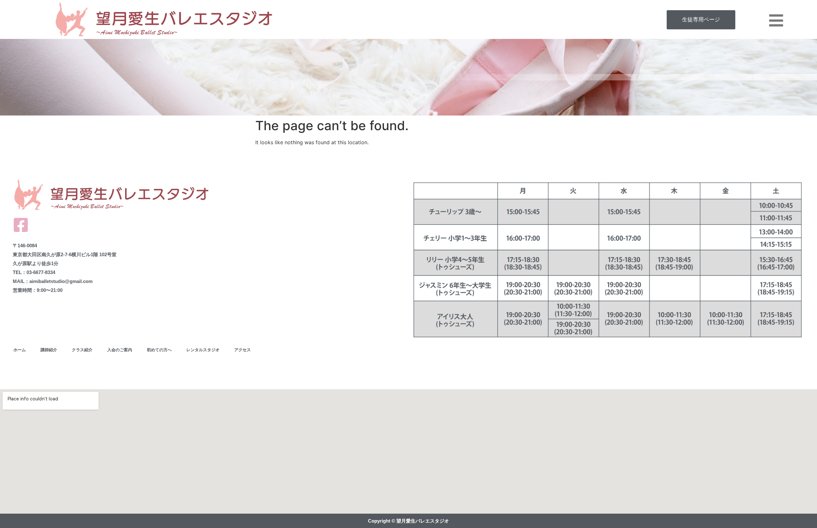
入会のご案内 (119, 349)
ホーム (19, 349)
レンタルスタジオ (203, 349)
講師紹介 (49, 349)
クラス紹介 (82, 349)
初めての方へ (159, 349)
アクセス (242, 349)
